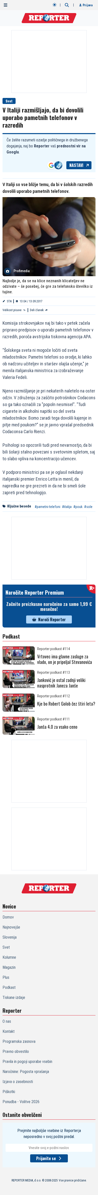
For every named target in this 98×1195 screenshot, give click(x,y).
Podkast (9, 987)
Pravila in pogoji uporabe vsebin (27, 1061)
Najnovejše (11, 927)
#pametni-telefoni (47, 507)
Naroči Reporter (52, 619)
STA (9, 301)
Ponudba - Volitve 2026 (21, 1101)
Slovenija (10, 937)
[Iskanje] (67, 5)
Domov (8, 917)
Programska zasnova (19, 1041)
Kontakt (9, 1031)
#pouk (77, 507)
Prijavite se (46, 1158)
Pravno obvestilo (16, 1051)
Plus (6, 977)
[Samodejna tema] (55, 5)
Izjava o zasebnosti (18, 1081)
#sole (88, 507)
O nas (7, 1021)
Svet (9, 100)
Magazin (9, 967)
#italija (67, 507)
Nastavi (76, 165)
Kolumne (9, 957)
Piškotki (9, 1091)
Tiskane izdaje (14, 997)
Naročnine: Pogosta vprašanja (26, 1071)
